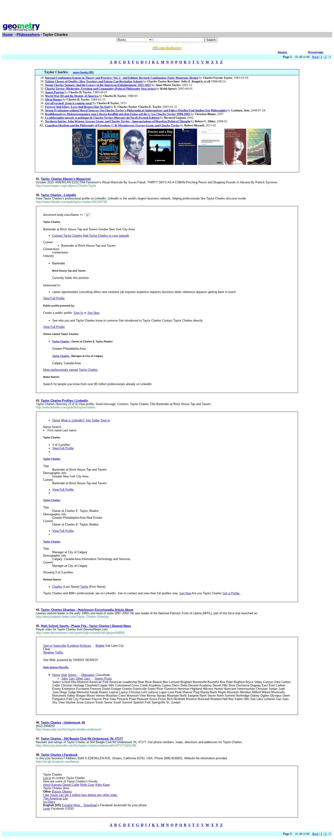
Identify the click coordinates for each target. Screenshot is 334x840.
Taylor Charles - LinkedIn (58, 195)
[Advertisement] (167, 12)
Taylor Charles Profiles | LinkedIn (64, 400)
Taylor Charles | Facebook (59, 754)
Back (315, 57)
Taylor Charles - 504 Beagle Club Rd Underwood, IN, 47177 (82, 738)
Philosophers (28, 35)
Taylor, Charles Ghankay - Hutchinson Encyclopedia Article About (87, 610)
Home (7, 35)
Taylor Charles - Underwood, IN (63, 722)
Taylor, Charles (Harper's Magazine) (65, 179)
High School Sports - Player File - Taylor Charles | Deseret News (86, 626)
